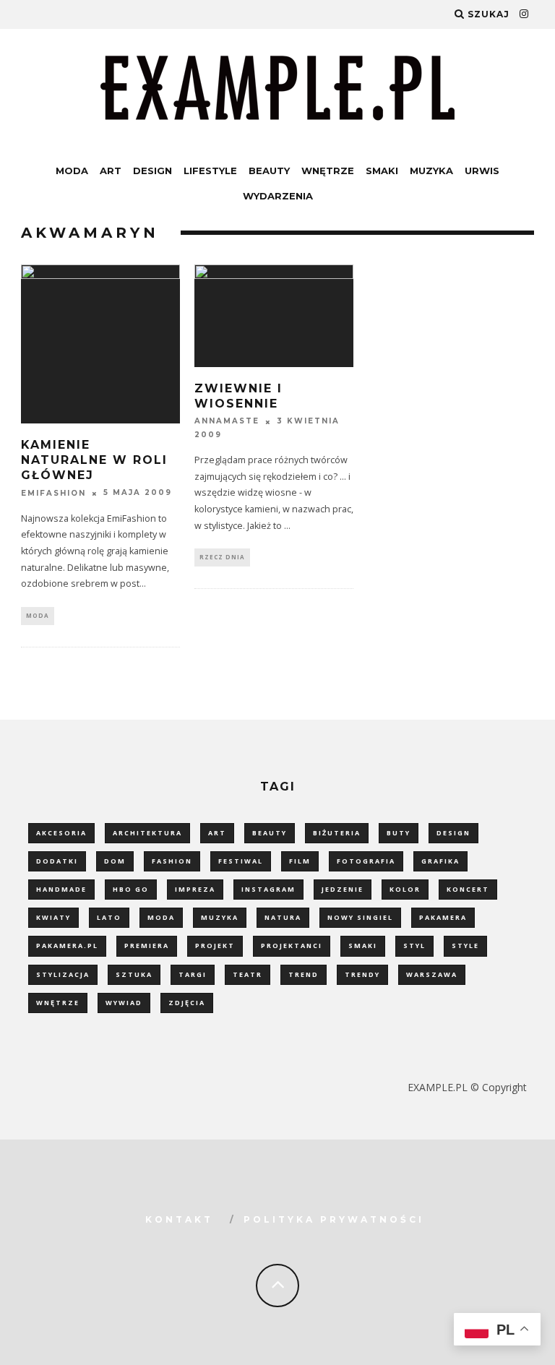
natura (282, 917)
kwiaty (53, 917)
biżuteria (337, 832)
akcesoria (61, 832)
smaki (362, 945)
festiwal (240, 861)
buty (398, 832)
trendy (362, 974)
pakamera (443, 917)
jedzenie (342, 889)
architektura (147, 832)
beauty (269, 832)
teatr (247, 974)
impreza (195, 889)
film (300, 861)
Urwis (482, 170)
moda (161, 917)
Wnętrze (327, 170)
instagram (268, 889)
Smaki (382, 170)
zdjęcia (186, 1002)
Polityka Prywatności (334, 1219)
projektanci (291, 945)
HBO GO (131, 889)
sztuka (134, 974)
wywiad (124, 1002)
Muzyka (431, 170)
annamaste (226, 421)
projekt (215, 945)
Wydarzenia (278, 196)
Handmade (61, 889)
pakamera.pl (67, 945)
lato (109, 917)
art (217, 832)
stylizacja (63, 974)
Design (152, 170)
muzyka (219, 917)
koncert (468, 889)
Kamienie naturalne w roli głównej (94, 460)
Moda (72, 170)
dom (115, 861)
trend (303, 974)
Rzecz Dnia (222, 557)
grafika (440, 861)
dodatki (57, 861)
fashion (172, 861)
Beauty (269, 170)
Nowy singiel (360, 917)
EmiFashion (53, 493)
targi (192, 974)
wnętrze (57, 1002)
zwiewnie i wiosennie (238, 396)
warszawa (431, 974)
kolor (405, 889)
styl (414, 945)
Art (110, 170)
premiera (146, 945)
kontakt (179, 1219)
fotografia (366, 861)
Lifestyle (210, 170)
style (465, 945)
